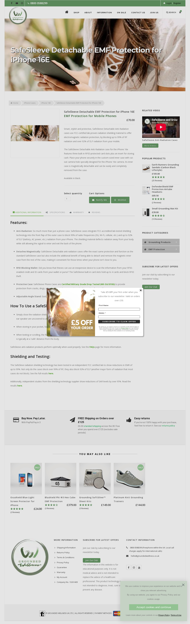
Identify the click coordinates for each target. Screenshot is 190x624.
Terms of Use (176, 615)
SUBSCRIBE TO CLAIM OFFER (119, 322)
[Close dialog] (183, 584)
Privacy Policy (164, 615)
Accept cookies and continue (153, 607)
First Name (104, 305)
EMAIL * (102, 313)
